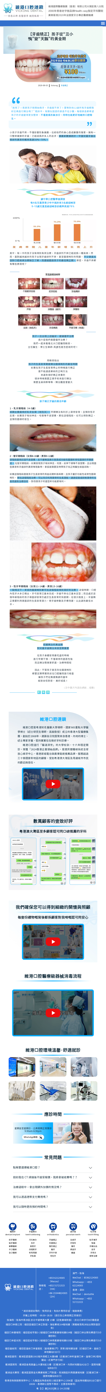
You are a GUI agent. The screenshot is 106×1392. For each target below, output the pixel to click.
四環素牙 (33, 1250)
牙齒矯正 (64, 86)
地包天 (53, 1256)
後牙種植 (13, 1243)
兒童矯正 (53, 1243)
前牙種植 (13, 1240)
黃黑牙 (33, 1246)
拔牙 (93, 1250)
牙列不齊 (53, 1253)
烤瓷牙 (73, 1250)
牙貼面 (33, 1256)
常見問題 (33, 1253)
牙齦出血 (93, 1246)
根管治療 (93, 1256)
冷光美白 (33, 1240)
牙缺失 (73, 1243)
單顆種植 (13, 1246)
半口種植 (13, 1250)
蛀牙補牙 (93, 1240)
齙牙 (53, 1250)
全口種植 (13, 1253)
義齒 (73, 1253)
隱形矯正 (53, 1246)
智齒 (93, 1243)
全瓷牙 (73, 1240)
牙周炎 (93, 1253)
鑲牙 (73, 1246)
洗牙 (33, 1243)
